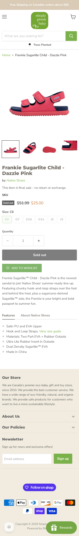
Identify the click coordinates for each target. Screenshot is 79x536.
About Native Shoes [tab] (35, 315)
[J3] (62, 224)
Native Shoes (16, 180)
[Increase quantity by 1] (38, 240)
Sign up (63, 458)
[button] (10, 149)
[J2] (53, 224)
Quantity (7, 231)
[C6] (7, 224)
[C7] (18, 224)
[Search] (71, 36)
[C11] (42, 224)
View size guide (50, 331)
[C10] (29, 224)
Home (6, 55)
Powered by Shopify (39, 528)
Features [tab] (8, 315)
